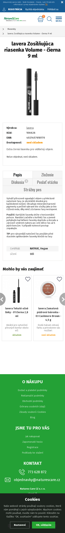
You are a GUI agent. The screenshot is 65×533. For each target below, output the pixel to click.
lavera (30, 127)
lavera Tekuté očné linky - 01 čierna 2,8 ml (16, 312)
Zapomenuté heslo (32, 441)
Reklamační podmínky (32, 395)
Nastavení (20, 525)
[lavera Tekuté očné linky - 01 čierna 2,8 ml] (16, 290)
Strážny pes (32, 189)
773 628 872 (37, 472)
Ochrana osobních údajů (32, 406)
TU (46, 4)
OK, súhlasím (43, 525)
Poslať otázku (47, 182)
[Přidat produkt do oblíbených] (27, 279)
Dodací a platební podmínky (32, 390)
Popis (17, 174)
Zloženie (47, 174)
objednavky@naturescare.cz (37, 480)
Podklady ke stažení (32, 452)
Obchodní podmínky (32, 401)
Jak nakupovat (32, 436)
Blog (32, 417)
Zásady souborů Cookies (32, 412)
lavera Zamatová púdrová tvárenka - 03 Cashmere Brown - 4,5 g (48, 314)
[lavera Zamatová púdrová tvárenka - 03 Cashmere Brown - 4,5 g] (48, 290)
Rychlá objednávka (34, 9)
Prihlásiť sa (52, 9)
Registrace (32, 447)
